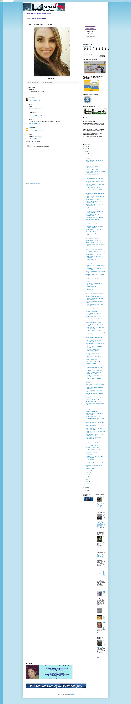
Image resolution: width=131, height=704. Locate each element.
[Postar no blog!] (47, 82)
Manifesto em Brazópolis (104, 539)
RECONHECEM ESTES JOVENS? (93, 447)
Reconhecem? (89, 263)
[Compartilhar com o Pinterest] (51, 82)
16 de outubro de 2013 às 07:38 (35, 93)
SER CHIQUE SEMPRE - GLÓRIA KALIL (94, 370)
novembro (88, 156)
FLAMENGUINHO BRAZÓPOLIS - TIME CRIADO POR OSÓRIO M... (94, 368)
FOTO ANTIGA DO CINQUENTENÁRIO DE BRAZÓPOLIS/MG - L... (94, 161)
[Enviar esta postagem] (43, 82)
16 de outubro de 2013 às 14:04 (35, 100)
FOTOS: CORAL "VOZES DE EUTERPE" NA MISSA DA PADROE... (95, 328)
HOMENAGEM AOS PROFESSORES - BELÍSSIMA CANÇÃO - (93, 438)
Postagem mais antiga (73, 181)
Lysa (30, 97)
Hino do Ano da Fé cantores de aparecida (94, 217)
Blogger (72, 694)
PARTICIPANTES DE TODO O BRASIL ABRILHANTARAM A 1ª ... (93, 215)
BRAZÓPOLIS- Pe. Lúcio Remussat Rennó (94, 397)
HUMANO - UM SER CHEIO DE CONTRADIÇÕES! (92, 167)
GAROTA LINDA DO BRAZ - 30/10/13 (93, 187)
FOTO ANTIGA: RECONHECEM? (92, 399)
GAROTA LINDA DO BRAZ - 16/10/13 (93, 401)
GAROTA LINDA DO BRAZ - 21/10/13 (93, 316)
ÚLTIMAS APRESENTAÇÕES (92, 169)
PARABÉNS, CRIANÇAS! (91, 461)
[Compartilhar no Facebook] (50, 82)
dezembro (88, 155)
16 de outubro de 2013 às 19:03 (35, 108)
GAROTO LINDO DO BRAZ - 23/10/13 (93, 277)
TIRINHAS (88, 382)
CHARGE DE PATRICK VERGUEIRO (93, 361)
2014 (86, 151)
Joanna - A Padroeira (90, 468)
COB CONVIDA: (89, 454)
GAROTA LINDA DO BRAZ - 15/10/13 (93, 416)
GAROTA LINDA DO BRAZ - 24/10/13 (93, 254)
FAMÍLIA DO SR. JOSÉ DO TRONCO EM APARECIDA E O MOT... (94, 429)
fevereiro (88, 483)
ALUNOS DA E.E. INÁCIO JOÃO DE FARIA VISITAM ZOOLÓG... (94, 357)
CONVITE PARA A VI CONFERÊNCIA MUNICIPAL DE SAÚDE (93, 341)
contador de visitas (87, 46)
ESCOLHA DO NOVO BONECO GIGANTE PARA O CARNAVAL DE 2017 (100, 557)
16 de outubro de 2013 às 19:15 (35, 115)
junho (87, 476)
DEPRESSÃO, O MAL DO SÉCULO (93, 451)
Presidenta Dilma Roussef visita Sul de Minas (95, 418)
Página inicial (52, 181)
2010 (86, 490)
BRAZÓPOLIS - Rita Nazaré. (91, 363)
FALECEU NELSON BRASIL (104, 625)
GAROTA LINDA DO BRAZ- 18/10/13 (93, 352)
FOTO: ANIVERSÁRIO (90, 307)
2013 (86, 153)
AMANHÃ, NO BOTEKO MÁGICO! (92, 164)
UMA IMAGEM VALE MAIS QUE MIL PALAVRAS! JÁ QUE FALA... (93, 350)
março (87, 481)
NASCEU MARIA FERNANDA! (92, 459)
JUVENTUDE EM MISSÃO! (91, 359)
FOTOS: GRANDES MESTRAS (92, 411)
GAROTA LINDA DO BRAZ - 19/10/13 (93, 330)
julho (87, 474)
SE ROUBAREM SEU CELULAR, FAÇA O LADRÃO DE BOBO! (94, 457)
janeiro (87, 485)
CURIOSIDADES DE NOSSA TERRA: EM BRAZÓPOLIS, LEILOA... (94, 435)
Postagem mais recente (31, 181)
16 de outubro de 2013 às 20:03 (35, 130)
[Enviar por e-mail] (45, 82)
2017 (86, 146)
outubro (87, 158)
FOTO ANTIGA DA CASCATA (91, 452)
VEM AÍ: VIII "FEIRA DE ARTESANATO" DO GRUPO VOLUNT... (94, 205)
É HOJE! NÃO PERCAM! (91, 231)
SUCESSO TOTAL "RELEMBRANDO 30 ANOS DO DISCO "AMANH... (95, 212)
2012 (86, 487)
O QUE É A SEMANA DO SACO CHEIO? (94, 445)
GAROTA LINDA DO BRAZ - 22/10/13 (93, 296)
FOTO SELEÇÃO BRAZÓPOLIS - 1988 (93, 322)
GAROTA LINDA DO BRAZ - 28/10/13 (93, 229)
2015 (86, 150)
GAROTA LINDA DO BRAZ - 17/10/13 (93, 378)
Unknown (31, 127)
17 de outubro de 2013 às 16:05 (35, 138)
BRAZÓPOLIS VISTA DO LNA (92, 311)
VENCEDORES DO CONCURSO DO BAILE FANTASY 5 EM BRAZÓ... (95, 407)
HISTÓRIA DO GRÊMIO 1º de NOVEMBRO (94, 189)
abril (87, 479)
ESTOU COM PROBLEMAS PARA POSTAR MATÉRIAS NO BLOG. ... (94, 227)
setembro (88, 470)
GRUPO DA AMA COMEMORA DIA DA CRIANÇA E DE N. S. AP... (93, 202)
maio (87, 477)
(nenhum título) (104, 609)
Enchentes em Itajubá (104, 593)
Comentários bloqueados (91, 286)
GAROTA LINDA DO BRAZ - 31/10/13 (93, 163)
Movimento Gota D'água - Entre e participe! (94, 209)
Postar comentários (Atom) (34, 183)
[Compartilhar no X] (48, 82)
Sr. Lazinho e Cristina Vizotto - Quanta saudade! (95, 318)
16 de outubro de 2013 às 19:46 (35, 123)
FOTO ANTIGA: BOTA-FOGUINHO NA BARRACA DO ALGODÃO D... (93, 373)
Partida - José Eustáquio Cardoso (92, 174)
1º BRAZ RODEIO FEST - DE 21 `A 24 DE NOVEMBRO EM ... (94, 179)
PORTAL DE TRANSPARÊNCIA (92, 238)
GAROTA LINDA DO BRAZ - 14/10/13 (93, 449)
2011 (86, 489)
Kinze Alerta (88, 281)
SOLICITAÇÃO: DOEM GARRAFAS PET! (94, 249)
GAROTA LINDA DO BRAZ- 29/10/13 (93, 199)
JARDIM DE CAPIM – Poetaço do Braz (93, 242)
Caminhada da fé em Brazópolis (92, 219)
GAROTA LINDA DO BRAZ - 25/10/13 (93, 240)
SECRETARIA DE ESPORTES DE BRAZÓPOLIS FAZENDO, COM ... (93, 354)
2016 (86, 148)
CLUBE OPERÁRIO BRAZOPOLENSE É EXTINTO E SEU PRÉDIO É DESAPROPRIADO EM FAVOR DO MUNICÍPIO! (101, 520)
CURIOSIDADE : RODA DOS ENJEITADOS (94, 393)
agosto (87, 472)
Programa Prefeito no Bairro (91, 259)
